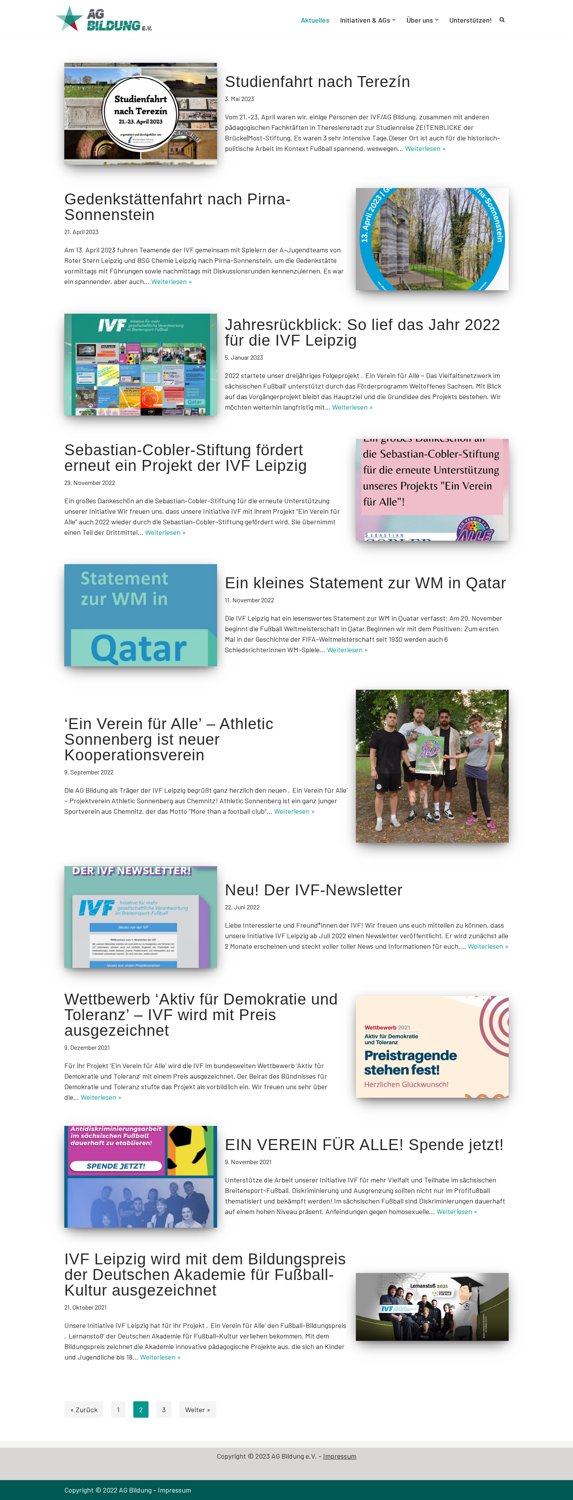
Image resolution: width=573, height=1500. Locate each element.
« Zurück (83, 1409)
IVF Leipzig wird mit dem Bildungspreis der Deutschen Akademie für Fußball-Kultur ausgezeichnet (205, 1274)
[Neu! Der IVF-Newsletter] (140, 917)
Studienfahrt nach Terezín (317, 81)
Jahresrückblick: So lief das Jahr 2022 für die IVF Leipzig (362, 332)
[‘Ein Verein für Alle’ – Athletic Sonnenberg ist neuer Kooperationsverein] (432, 766)
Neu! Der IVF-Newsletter (314, 889)
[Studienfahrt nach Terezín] (140, 114)
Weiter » (197, 1409)
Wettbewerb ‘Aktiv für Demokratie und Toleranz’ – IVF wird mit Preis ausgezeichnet (201, 1015)
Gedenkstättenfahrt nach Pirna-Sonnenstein (177, 206)
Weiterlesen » (425, 148)
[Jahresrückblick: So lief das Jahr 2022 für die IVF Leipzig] (140, 364)
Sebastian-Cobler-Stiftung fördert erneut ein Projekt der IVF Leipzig (185, 457)
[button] (394, 19)
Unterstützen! (470, 20)
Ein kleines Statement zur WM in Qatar (365, 582)
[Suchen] (502, 19)
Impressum (339, 1456)
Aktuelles (315, 20)
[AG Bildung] (111, 19)
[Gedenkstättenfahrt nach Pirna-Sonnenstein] (432, 239)
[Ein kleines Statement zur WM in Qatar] (140, 615)
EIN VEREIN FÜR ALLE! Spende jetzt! (364, 1144)
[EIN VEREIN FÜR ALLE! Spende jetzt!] (140, 1177)
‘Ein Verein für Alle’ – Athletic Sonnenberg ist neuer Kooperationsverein (169, 739)
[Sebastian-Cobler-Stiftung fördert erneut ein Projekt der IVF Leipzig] (432, 490)
